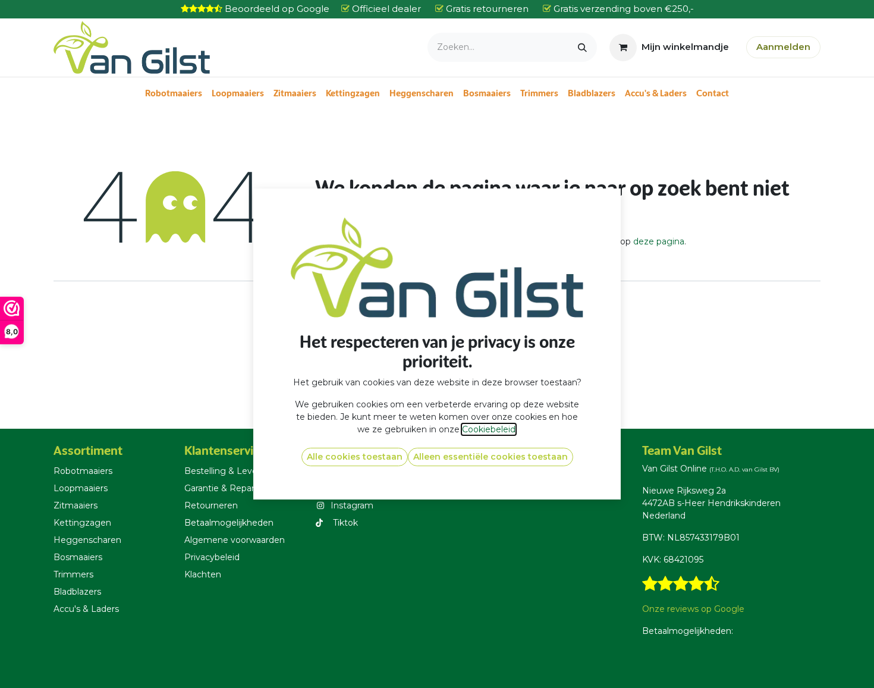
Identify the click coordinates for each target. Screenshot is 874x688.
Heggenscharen (87, 540)
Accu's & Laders (86, 609)
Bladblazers (77, 591)
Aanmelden (783, 46)
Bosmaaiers (78, 557)
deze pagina (658, 241)
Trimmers (73, 574)
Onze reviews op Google (693, 609)
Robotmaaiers (83, 471)
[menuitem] (173, 93)
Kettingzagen (82, 522)
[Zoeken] (582, 47)
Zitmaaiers (76, 505)
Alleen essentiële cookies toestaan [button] (490, 456)
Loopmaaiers (81, 488)
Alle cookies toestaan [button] (355, 456)
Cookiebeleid (488, 429)
